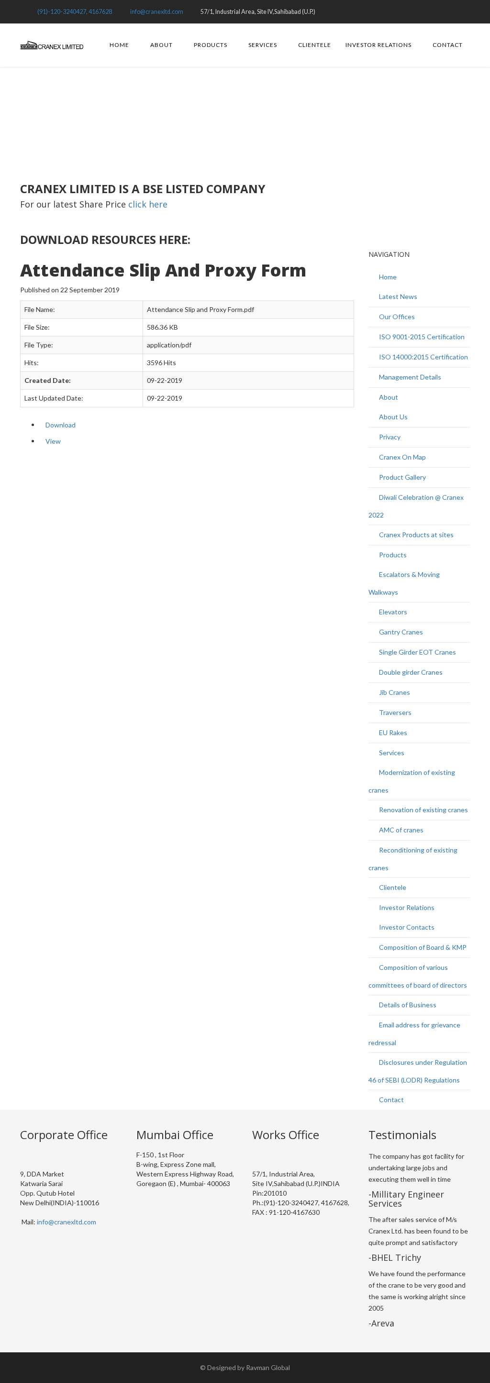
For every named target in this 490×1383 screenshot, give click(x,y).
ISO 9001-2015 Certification (421, 337)
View (53, 441)
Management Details (409, 377)
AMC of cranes (400, 830)
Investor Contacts (406, 927)
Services (262, 44)
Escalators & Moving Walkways (404, 583)
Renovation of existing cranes (423, 810)
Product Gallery (402, 477)
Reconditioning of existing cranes (412, 859)
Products (210, 44)
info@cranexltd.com (156, 11)
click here (147, 204)
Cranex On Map (402, 457)
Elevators (392, 612)
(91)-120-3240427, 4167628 (74, 11)
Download (60, 425)
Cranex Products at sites (416, 534)
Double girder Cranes (410, 672)
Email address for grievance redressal (414, 1034)
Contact (448, 44)
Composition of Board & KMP (422, 947)
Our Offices (396, 316)
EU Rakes (392, 732)
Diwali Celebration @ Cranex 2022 (416, 506)
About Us (393, 417)
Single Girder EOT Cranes (417, 652)
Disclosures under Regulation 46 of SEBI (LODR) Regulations (417, 1071)
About (161, 44)
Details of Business (407, 1005)
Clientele (314, 44)
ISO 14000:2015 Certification (423, 357)
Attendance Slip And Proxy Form (173, 114)
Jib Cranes (394, 692)
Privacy (389, 437)
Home (119, 44)
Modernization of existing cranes (411, 781)
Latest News (397, 296)
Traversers (395, 712)
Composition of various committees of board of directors (417, 976)
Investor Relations (378, 44)
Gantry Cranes (400, 632)
